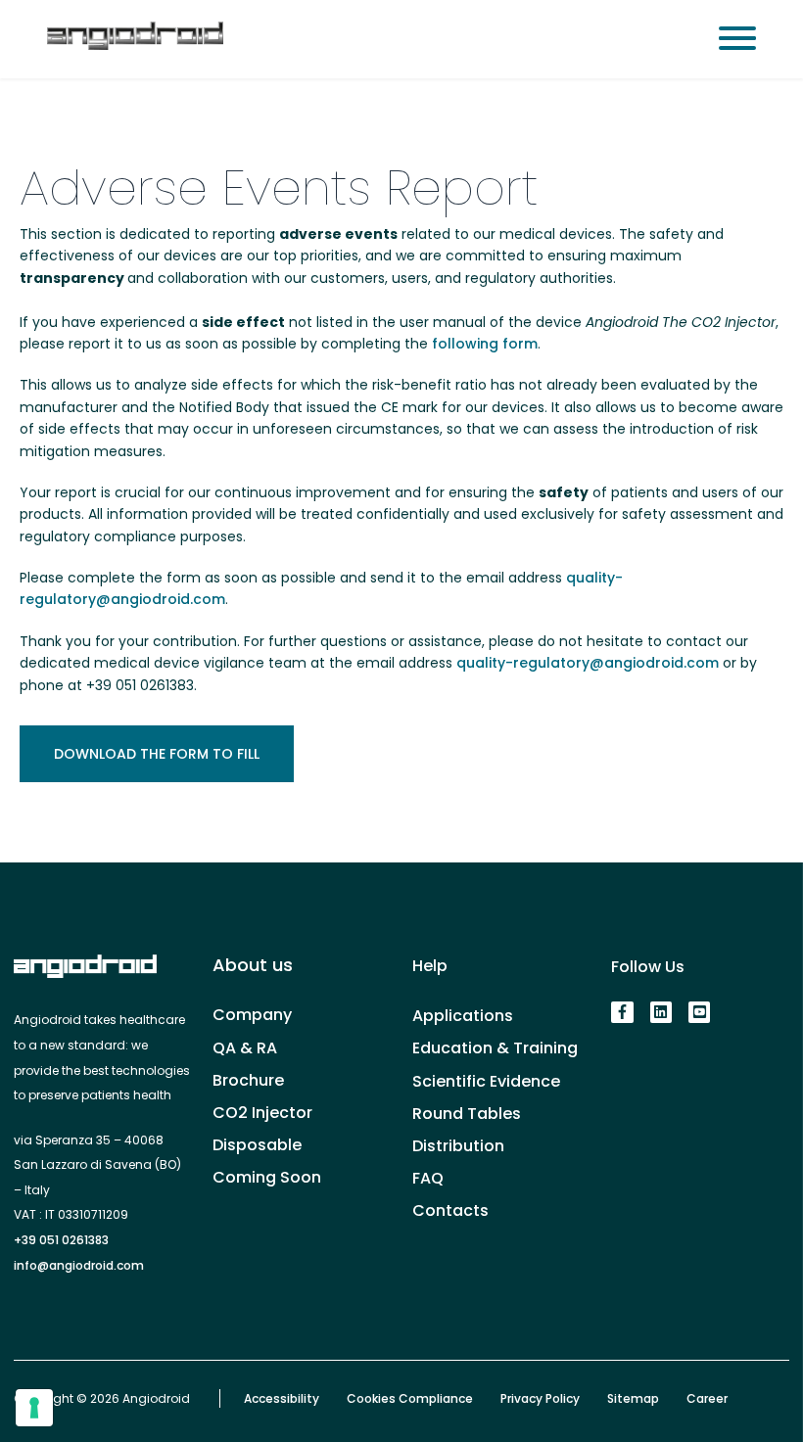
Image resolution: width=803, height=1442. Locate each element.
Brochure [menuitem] (248, 1080)
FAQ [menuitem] (428, 1178)
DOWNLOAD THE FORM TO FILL (157, 754)
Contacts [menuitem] (450, 1210)
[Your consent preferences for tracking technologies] (34, 1407)
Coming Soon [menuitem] (267, 1177)
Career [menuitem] (707, 1399)
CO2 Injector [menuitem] (262, 1112)
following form (485, 343)
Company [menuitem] (252, 1014)
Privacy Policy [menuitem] (540, 1399)
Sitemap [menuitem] (633, 1399)
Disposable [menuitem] (257, 1145)
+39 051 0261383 (61, 1240)
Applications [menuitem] (462, 1015)
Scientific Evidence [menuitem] (486, 1081)
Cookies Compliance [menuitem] (410, 1399)
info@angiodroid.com (79, 1265)
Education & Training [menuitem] (495, 1048)
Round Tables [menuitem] (466, 1113)
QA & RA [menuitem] (245, 1048)
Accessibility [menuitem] (281, 1399)
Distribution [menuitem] (458, 1146)
